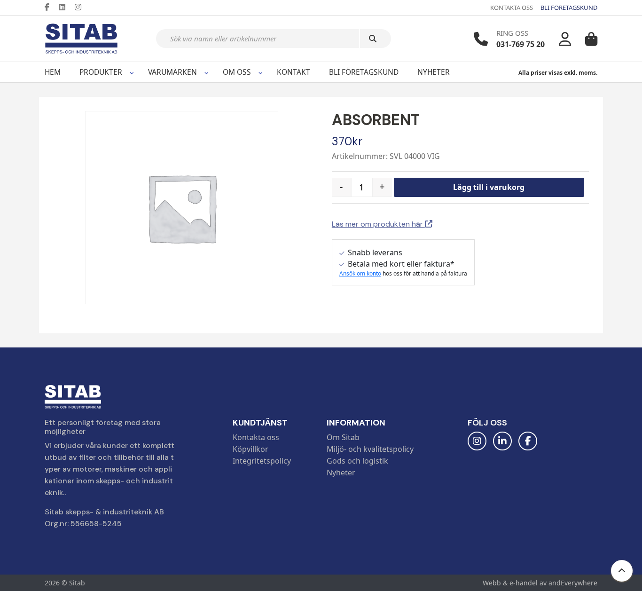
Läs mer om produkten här (378, 224)
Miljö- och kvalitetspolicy (370, 449)
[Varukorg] (591, 38)
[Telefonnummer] (481, 38)
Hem (53, 72)
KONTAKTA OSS (511, 7)
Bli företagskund (364, 72)
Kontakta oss (256, 437)
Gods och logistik (357, 461)
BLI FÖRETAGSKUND (568, 7)
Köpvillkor (250, 449)
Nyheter (433, 72)
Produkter (100, 72)
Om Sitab (343, 437)
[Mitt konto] (565, 38)
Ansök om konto (360, 273)
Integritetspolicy (262, 461)
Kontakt (293, 72)
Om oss (237, 72)
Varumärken (172, 72)
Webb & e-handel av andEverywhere (540, 582)
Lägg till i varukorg (489, 187)
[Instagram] (82, 7)
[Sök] (375, 38)
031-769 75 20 (520, 44)
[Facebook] (51, 7)
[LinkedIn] (66, 7)
